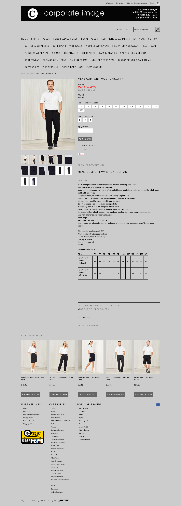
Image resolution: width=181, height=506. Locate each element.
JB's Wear (82, 411)
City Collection (84, 430)
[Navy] (85, 120)
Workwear (75, 46)
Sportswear (32, 60)
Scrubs (56, 53)
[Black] (80, 120)
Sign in (129, 3)
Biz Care (81, 98)
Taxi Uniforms (78, 60)
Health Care (149, 46)
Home (23, 73)
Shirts (35, 38)
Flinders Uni (50, 67)
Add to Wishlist (89, 145)
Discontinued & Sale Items (134, 60)
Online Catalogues (91, 67)
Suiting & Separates (37, 46)
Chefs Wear (88, 53)
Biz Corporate (83, 421)
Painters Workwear (37, 53)
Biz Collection (84, 408)
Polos (46, 38)
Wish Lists (109, 3)
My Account (120, 3)
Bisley (81, 414)
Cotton (153, 38)
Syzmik (81, 417)
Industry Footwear (103, 60)
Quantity (83, 127)
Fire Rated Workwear (125, 46)
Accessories (32, 67)
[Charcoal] (91, 120)
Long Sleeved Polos (65, 38)
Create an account (140, 3)
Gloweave (82, 424)
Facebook (158, 404)
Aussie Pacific (83, 427)
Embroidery (69, 67)
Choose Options (30, 395)
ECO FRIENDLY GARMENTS (115, 38)
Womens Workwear (97, 46)
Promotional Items (55, 60)
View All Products (84, 318)
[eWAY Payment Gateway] (32, 443)
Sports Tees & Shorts (133, 53)
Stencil (81, 436)
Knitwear (139, 38)
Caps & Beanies (108, 53)
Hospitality (71, 53)
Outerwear (59, 46)
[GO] (157, 29)
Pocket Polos (89, 38)
